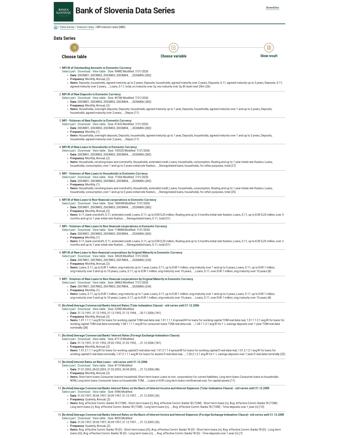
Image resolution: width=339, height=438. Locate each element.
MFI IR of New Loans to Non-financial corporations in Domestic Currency (109, 199)
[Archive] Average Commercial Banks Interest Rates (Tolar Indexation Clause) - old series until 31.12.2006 (130, 305)
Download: (84, 71)
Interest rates (85, 27)
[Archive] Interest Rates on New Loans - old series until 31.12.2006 (104, 361)
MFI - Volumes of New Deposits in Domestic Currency (96, 120)
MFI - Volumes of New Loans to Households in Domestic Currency (105, 173)
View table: (99, 71)
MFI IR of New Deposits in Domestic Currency (91, 94)
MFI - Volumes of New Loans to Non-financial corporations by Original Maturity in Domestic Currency (127, 279)
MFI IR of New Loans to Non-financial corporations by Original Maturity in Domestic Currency (122, 252)
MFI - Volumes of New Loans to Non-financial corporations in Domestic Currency (114, 226)
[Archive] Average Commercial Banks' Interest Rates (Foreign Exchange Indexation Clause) (121, 335)
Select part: (69, 71)
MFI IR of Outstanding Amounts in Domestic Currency (96, 67)
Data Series (67, 27)
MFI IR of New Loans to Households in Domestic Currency (99, 147)
